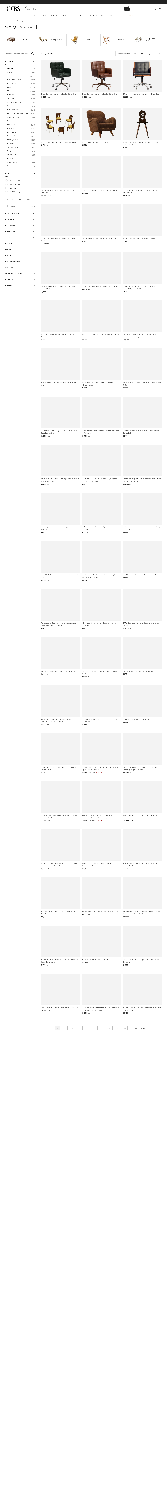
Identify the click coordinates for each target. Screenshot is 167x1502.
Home (7, 21)
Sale (131, 15)
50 (136, 1028)
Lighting (65, 15)
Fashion (103, 15)
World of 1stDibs (118, 15)
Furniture (53, 15)
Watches (93, 15)
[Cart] (160, 9)
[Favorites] (156, 9)
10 (125, 1028)
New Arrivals (40, 15)
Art (73, 15)
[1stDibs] (12, 8)
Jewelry (82, 15)
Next (143, 1028)
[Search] (32, 53)
